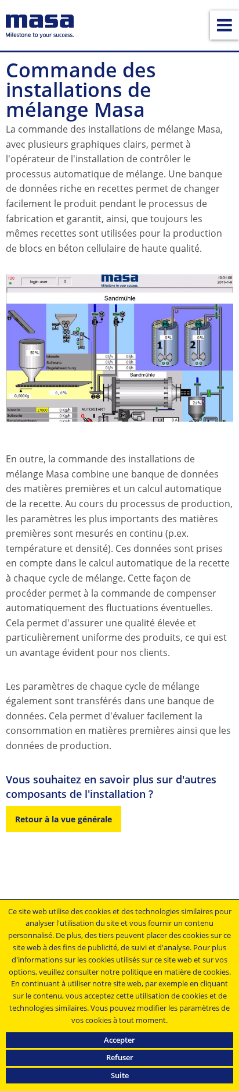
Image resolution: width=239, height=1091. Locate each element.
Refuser (119, 1057)
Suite (120, 1075)
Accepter (119, 1040)
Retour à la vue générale (63, 819)
